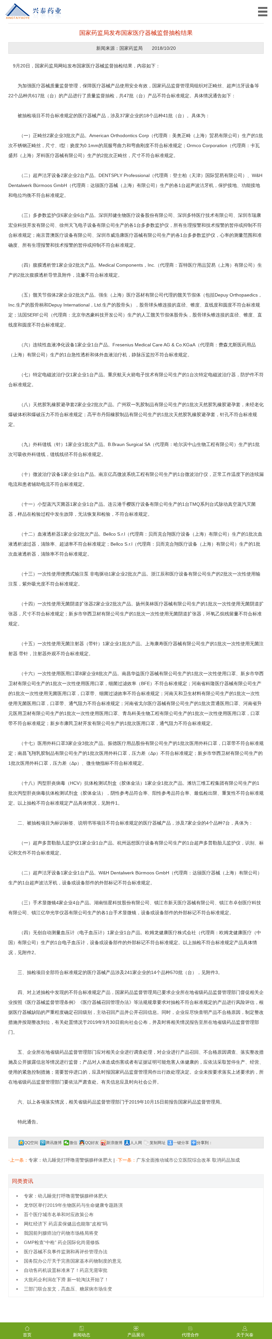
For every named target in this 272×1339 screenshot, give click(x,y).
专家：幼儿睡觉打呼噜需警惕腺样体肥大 (70, 1160)
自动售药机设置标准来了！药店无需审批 (65, 1270)
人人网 (136, 1142)
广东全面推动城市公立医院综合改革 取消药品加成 (188, 1160)
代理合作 (190, 1335)
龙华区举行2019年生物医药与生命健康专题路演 (73, 1205)
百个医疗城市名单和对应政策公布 (59, 1214)
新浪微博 (114, 1142)
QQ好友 (92, 1142)
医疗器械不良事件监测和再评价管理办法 (65, 1251)
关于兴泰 (244, 1335)
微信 (73, 1142)
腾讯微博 (54, 1142)
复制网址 (158, 1142)
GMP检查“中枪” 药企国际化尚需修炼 (62, 1242)
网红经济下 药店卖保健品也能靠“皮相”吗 (65, 1223)
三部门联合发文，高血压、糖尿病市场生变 (68, 1289)
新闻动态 (81, 1335)
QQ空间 (31, 1142)
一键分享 (181, 1142)
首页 (27, 1335)
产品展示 (136, 1335)
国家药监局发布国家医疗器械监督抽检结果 (136, 33)
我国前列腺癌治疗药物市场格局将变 (61, 1233)
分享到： (205, 1142)
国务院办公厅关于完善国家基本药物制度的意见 (72, 1261)
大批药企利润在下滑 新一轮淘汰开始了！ (66, 1279)
